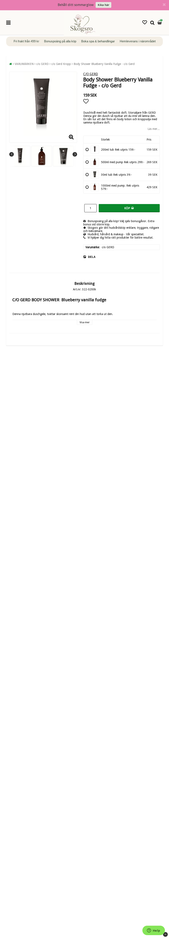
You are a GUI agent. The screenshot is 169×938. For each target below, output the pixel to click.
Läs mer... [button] (154, 128)
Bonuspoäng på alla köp (60, 41)
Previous (11, 154)
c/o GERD (42, 64)
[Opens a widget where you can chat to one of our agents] (153, 931)
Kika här (103, 5)
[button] (144, 22)
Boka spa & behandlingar (98, 41)
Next (75, 154)
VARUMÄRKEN (24, 64)
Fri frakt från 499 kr (27, 41)
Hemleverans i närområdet (138, 41)
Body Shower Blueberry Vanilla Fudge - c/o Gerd (104, 64)
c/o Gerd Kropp (61, 64)
